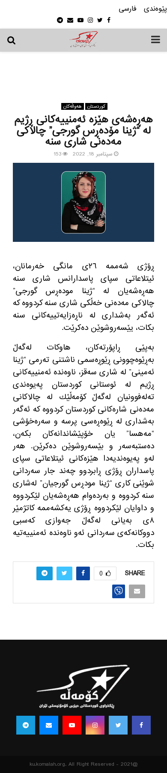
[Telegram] (25, 725)
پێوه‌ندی (155, 9)
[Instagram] (95, 725)
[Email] (48, 725)
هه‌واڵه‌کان (72, 106)
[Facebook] (141, 725)
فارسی (128, 9)
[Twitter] (118, 725)
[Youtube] (72, 725)
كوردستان (96, 106)
